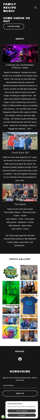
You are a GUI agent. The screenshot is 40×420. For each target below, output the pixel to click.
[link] (14, 11)
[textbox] (20, 385)
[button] (35, 8)
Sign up (20, 393)
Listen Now (14, 26)
